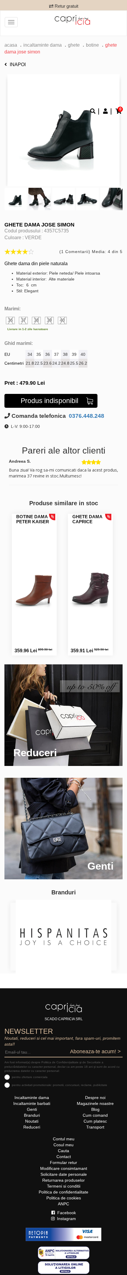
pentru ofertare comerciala (30, 1077)
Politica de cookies (63, 1198)
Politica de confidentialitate (63, 1192)
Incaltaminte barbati (31, 1103)
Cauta (63, 1150)
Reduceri (31, 1127)
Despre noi (95, 1097)
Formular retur (63, 1162)
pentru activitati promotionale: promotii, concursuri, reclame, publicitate (59, 1085)
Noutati (31, 1121)
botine (92, 45)
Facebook (66, 1212)
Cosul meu (63, 1144)
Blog (95, 1109)
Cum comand (95, 1115)
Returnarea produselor (63, 1180)
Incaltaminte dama (42, 45)
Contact (63, 1156)
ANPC (63, 1203)
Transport (95, 1127)
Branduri (32, 1115)
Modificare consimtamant (63, 1168)
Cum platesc (95, 1121)
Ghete (74, 45)
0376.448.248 (85, 416)
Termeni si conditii (63, 1186)
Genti (32, 1109)
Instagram (66, 1218)
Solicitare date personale (63, 1174)
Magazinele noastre (95, 1103)
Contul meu (63, 1139)
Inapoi (18, 64)
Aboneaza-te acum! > (95, 1051)
